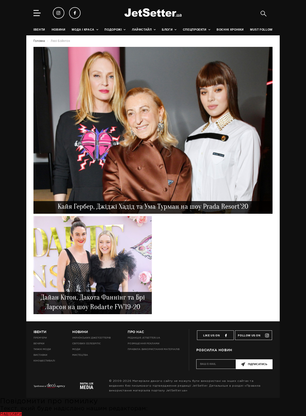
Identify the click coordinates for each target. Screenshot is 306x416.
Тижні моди (42, 349)
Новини (80, 332)
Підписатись (257, 364)
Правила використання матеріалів (154, 349)
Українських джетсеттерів (91, 337)
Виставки (40, 355)
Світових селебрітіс (86, 343)
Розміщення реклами (143, 343)
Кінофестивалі (44, 360)
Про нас (136, 332)
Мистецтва (80, 355)
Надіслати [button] (11, 414)
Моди (76, 349)
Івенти (39, 332)
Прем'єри (40, 337)
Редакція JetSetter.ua (144, 337)
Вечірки (38, 343)
